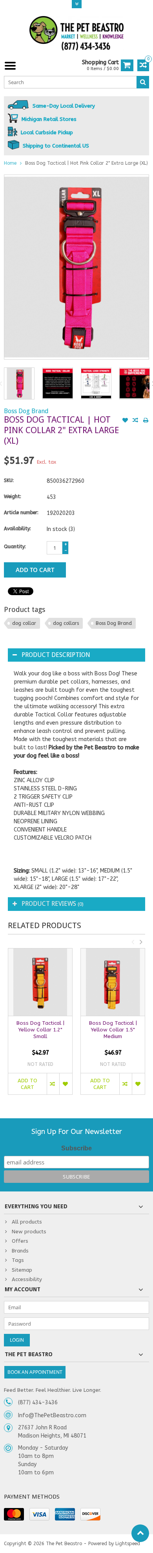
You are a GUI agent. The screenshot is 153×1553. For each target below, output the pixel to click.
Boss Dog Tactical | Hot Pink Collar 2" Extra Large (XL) (86, 163)
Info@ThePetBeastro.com (52, 1415)
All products (27, 1222)
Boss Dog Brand (26, 411)
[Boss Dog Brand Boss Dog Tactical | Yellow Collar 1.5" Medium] (113, 982)
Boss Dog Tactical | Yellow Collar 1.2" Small (40, 1029)
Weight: (12, 496)
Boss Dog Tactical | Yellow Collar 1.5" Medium (113, 1029)
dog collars (66, 623)
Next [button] (140, 942)
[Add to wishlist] (125, 421)
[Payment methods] (14, 1514)
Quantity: (15, 546)
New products (29, 1231)
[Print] (145, 421)
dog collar (24, 623)
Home (10, 163)
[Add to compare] (135, 421)
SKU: (9, 480)
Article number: (21, 512)
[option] (19, 383)
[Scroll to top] (140, 1533)
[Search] (143, 82)
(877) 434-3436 (38, 1402)
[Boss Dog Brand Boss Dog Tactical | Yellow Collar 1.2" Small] (40, 982)
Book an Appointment (34, 1372)
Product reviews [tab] (53, 903)
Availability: (17, 528)
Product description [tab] (56, 655)
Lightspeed (127, 1543)
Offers (20, 1241)
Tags (18, 1260)
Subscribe (76, 1148)
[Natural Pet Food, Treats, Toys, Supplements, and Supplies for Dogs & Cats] (76, 33)
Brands (20, 1251)
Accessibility (27, 1279)
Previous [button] (132, 942)
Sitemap (22, 1270)
